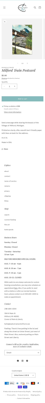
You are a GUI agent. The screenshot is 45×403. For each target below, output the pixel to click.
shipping (7, 196)
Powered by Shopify (24, 391)
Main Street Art (13, 391)
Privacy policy (11, 395)
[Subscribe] (38, 352)
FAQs (6, 201)
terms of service (10, 181)
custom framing (10, 220)
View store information (12, 112)
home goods (8, 229)
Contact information (23, 398)
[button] (4, 7)
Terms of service (23, 395)
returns (7, 186)
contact (7, 176)
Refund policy (37, 391)
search (6, 215)
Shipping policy (35, 395)
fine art (7, 225)
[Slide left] (17, 63)
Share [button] (6, 149)
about (6, 171)
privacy (7, 191)
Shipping (4, 78)
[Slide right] (27, 63)
